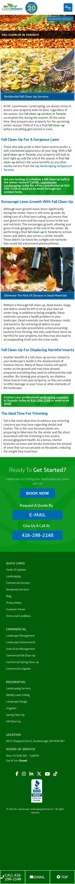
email (7, 403)
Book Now (37, 493)
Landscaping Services (18, 688)
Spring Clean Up (15, 714)
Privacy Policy (13, 602)
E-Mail (37, 515)
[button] (68, 7)
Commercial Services (18, 582)
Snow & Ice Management (20, 648)
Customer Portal (15, 609)
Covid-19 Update (16, 569)
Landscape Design (16, 701)
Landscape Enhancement (20, 642)
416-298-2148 (40, 400)
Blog (8, 596)
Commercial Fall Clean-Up (20, 655)
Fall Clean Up (13, 721)
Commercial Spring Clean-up (22, 662)
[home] (12, 7)
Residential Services (17, 589)
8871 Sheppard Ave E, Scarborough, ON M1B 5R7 (35, 741)
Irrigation (11, 708)
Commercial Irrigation (18, 668)
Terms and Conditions (18, 615)
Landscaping (13, 576)
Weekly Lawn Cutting (18, 694)
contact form (12, 192)
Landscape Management (20, 635)
